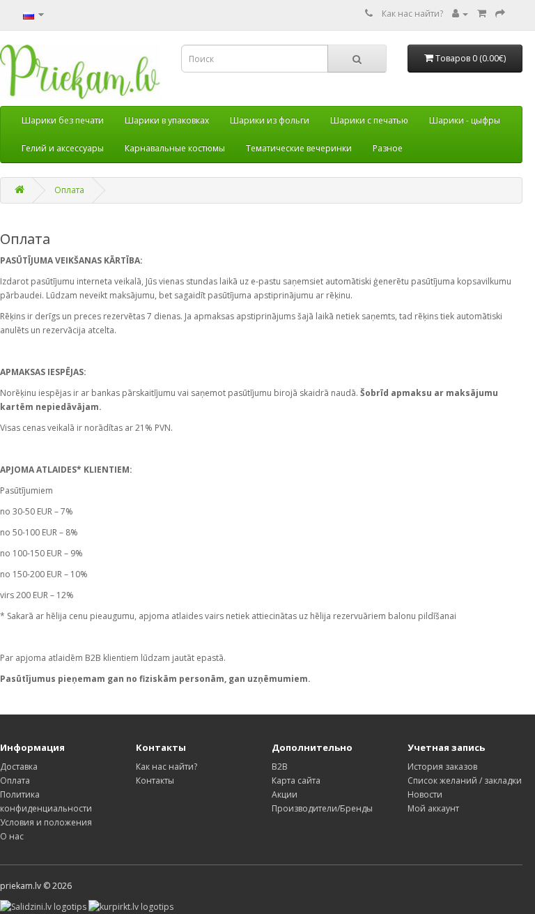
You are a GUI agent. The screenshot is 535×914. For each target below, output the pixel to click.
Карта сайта (296, 780)
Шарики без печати (63, 120)
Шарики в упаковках (167, 120)
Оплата (69, 190)
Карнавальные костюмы (175, 148)
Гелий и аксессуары (63, 148)
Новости (425, 794)
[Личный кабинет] (460, 14)
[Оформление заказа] (500, 14)
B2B (280, 766)
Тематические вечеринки (299, 148)
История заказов (442, 766)
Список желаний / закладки (465, 780)
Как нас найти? (412, 14)
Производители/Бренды (322, 808)
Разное (388, 148)
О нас (12, 836)
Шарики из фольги (269, 120)
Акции (284, 794)
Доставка (19, 766)
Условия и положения (46, 822)
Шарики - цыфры (464, 120)
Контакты (155, 780)
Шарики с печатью (369, 120)
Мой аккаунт (433, 808)
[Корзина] (481, 14)
